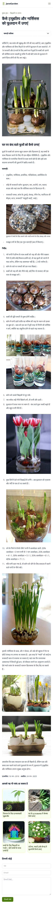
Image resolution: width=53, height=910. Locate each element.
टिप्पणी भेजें (7, 899)
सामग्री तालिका (8, 33)
